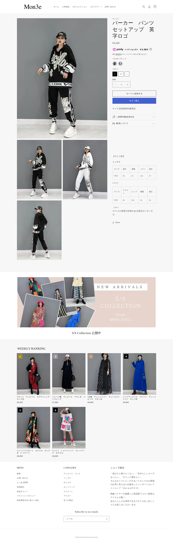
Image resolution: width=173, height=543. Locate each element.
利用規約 (20, 487)
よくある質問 (22, 482)
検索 (19, 473)
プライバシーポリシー (26, 496)
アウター (67, 496)
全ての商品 (68, 500)
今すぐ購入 (134, 101)
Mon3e (82, 537)
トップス (67, 478)
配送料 (118, 54)
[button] (96, 6)
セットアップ (69, 487)
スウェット (68, 491)
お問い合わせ (22, 478)
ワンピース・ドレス (72, 473)
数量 (114, 79)
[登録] (106, 519)
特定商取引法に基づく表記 (28, 500)
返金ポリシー (22, 491)
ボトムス (67, 482)
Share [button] (117, 222)
